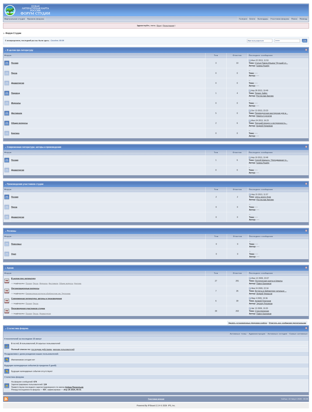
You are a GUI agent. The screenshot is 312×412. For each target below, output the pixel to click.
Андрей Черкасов (264, 294)
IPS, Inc (171, 405)
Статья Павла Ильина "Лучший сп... (271, 63)
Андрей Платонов (263, 301)
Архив (10, 268)
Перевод (15, 93)
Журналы (16, 103)
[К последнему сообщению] (250, 60)
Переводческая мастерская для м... (271, 113)
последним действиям (41, 349)
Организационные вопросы (25, 288)
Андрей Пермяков (264, 126)
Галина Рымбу (262, 66)
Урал (13, 254)
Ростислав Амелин (265, 96)
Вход (159, 26)
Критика (15, 133)
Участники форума (279, 19)
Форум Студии (13, 33)
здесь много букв (263, 197)
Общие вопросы (19, 123)
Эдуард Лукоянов (264, 303)
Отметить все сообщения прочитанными (287, 323)
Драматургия (17, 83)
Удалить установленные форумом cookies (247, 323)
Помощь (303, 19)
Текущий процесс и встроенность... (271, 123)
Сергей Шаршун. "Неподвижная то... (271, 160)
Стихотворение (262, 311)
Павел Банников (263, 283)
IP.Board (151, 405)
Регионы (11, 231)
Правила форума (35, 19)
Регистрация (168, 26)
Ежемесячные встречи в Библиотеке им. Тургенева (48, 294)
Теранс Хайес (261, 93)
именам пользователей (63, 349)
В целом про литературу (20, 50)
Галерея (243, 19)
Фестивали (16, 113)
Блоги (252, 19)
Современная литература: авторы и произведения (34, 147)
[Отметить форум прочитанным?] (6, 63)
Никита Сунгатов (264, 116)
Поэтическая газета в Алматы (269, 281)
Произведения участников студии (25, 184)
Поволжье (16, 244)
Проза (14, 73)
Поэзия (14, 63)
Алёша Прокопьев (74, 387)
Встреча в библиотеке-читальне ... (271, 291)
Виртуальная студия (15, 19)
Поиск (294, 19)
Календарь (263, 19)
